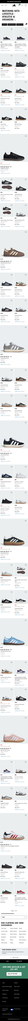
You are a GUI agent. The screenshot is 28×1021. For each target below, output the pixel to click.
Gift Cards (16, 990)
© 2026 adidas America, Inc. (14, 1019)
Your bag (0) (19, 961)
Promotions (5, 997)
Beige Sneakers (12, 943)
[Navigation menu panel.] (2, 5)
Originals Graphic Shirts (4, 934)
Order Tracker (5, 990)
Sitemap (4, 1001)
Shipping (4, 994)
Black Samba (13, 934)
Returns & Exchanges (7, 986)
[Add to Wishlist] (11, 29)
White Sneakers (12, 940)
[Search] (22, 5)
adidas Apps (17, 994)
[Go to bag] (25, 5)
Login (7, 961)
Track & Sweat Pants (4, 931)
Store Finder (17, 986)
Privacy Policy (17, 1008)
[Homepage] (14, 6)
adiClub (16, 982)
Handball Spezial (21, 943)
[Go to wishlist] (5, 5)
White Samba (13, 931)
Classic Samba (14, 928)
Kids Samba (4, 942)
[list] (11, 24)
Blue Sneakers (22, 931)
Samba (3, 940)
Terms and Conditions (7, 1014)
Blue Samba (13, 937)
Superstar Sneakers (21, 937)
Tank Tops (3, 928)
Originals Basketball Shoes (4, 937)
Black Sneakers (21, 928)
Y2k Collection (22, 940)
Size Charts (16, 997)
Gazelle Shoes (22, 934)
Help (3, 982)
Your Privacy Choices (5, 1009)
